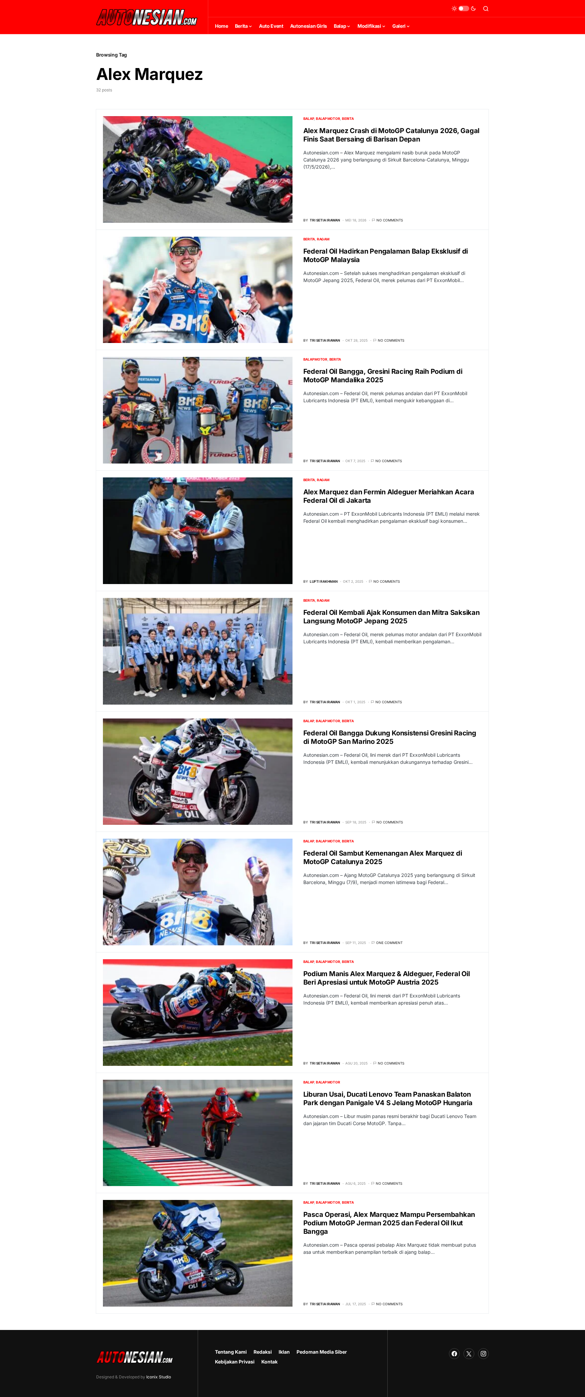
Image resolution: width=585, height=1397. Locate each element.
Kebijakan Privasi (235, 1361)
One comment (389, 943)
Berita (348, 118)
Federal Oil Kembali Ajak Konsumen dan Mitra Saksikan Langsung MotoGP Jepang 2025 (391, 616)
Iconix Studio (158, 1376)
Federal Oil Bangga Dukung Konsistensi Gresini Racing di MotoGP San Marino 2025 (389, 737)
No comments (389, 220)
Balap (308, 118)
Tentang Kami (231, 1352)
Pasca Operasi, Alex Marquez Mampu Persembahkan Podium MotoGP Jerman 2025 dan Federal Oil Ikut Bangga (389, 1222)
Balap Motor (328, 118)
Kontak (269, 1361)
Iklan (284, 1352)
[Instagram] (483, 1353)
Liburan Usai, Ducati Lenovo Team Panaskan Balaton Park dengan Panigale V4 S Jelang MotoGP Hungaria (388, 1098)
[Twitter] (468, 1353)
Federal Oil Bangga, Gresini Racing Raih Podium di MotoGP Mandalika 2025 (382, 375)
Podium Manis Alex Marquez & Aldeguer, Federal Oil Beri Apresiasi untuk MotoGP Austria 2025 (386, 978)
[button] (464, 8)
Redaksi (263, 1352)
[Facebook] (454, 1353)
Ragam (323, 239)
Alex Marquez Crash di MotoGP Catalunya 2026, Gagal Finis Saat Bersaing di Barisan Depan (391, 135)
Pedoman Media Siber (322, 1352)
